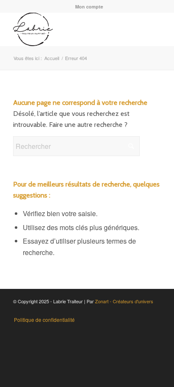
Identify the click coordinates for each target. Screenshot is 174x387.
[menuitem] (89, 6)
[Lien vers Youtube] (129, 311)
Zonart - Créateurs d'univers (124, 301)
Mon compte (89, 6)
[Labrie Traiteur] (72, 29)
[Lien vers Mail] (154, 311)
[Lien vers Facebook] (104, 311)
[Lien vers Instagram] (116, 311)
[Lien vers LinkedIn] (142, 311)
